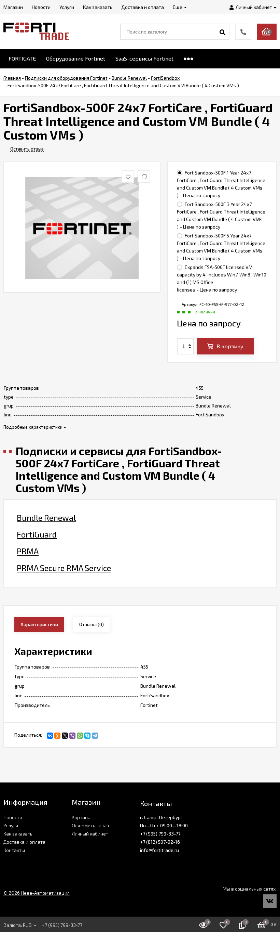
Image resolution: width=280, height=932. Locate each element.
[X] (65, 736)
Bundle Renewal (46, 518)
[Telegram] (95, 736)
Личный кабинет (90, 834)
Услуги (10, 825)
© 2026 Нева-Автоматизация (36, 893)
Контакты (14, 850)
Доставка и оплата (24, 842)
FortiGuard (37, 534)
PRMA (28, 551)
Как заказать (17, 834)
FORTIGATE (22, 58)
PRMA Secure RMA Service (64, 568)
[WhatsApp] (80, 736)
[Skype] (87, 736)
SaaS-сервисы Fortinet (144, 58)
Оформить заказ (90, 825)
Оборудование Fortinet (75, 58)
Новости (12, 817)
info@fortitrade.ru (159, 850)
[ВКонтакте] (50, 736)
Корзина (81, 817)
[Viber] (72, 736)
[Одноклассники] (57, 736)
